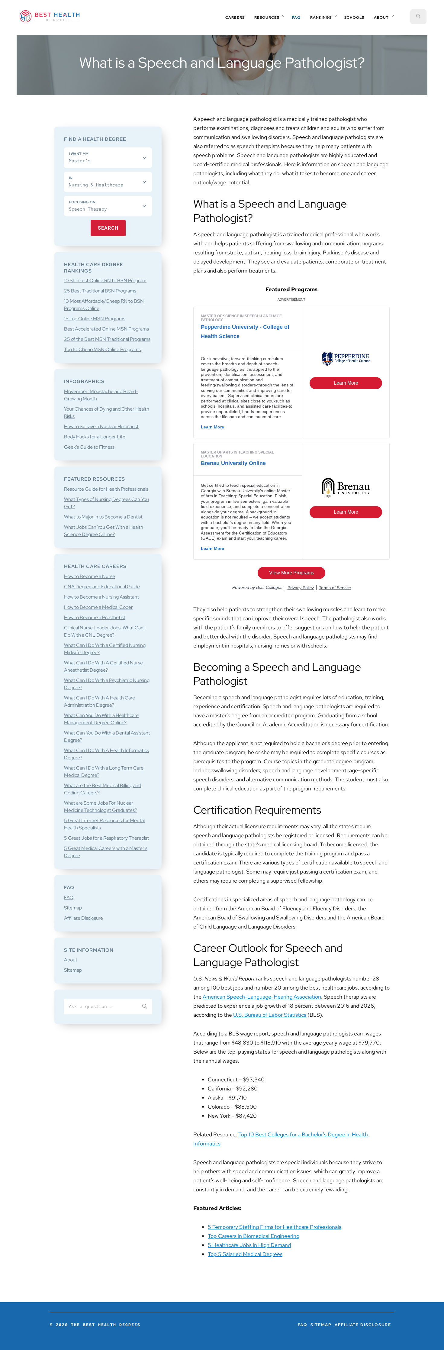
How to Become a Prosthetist (94, 617)
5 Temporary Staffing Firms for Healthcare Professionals (274, 1226)
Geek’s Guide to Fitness (89, 447)
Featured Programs (291, 289)
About (70, 960)
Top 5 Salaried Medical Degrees (245, 1254)
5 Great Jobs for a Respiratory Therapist (106, 838)
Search (108, 228)
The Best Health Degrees (49, 16)
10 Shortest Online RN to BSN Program (105, 280)
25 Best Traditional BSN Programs (100, 291)
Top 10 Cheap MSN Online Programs (102, 349)
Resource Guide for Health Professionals (106, 489)
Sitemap (73, 908)
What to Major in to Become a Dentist (103, 517)
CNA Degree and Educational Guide (102, 586)
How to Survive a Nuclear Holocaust (101, 426)
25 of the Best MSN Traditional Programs (107, 339)
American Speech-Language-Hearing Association (262, 996)
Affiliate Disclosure (83, 918)
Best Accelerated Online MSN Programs (106, 329)
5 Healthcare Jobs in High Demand (249, 1245)
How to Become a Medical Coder (98, 607)
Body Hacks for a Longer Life (94, 437)
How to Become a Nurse (89, 576)
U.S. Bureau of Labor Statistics (269, 1014)
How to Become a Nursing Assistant (101, 597)
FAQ (68, 897)
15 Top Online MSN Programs (94, 318)
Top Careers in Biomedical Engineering (253, 1235)
